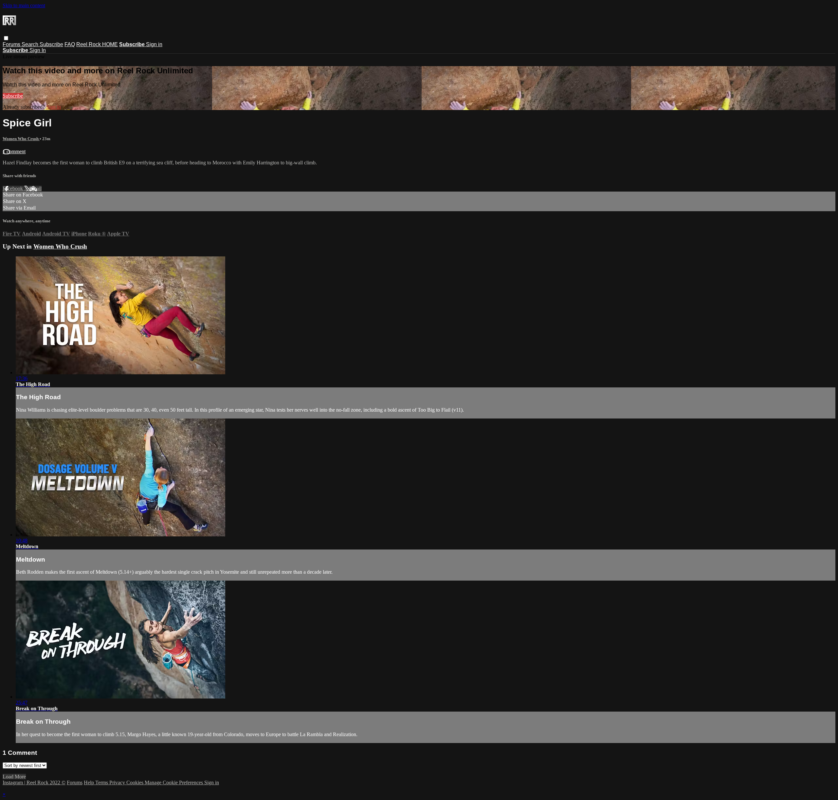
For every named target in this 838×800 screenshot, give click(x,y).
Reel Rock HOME (97, 44)
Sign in (154, 44)
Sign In (37, 50)
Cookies (135, 782)
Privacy (117, 782)
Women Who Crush (21, 138)
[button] (6, 38)
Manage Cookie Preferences (174, 782)
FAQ (69, 44)
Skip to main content (24, 5)
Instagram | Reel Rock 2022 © (34, 782)
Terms (102, 782)
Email (35, 188)
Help (89, 782)
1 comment (14, 151)
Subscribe (51, 44)
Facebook (13, 188)
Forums (12, 44)
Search (31, 44)
